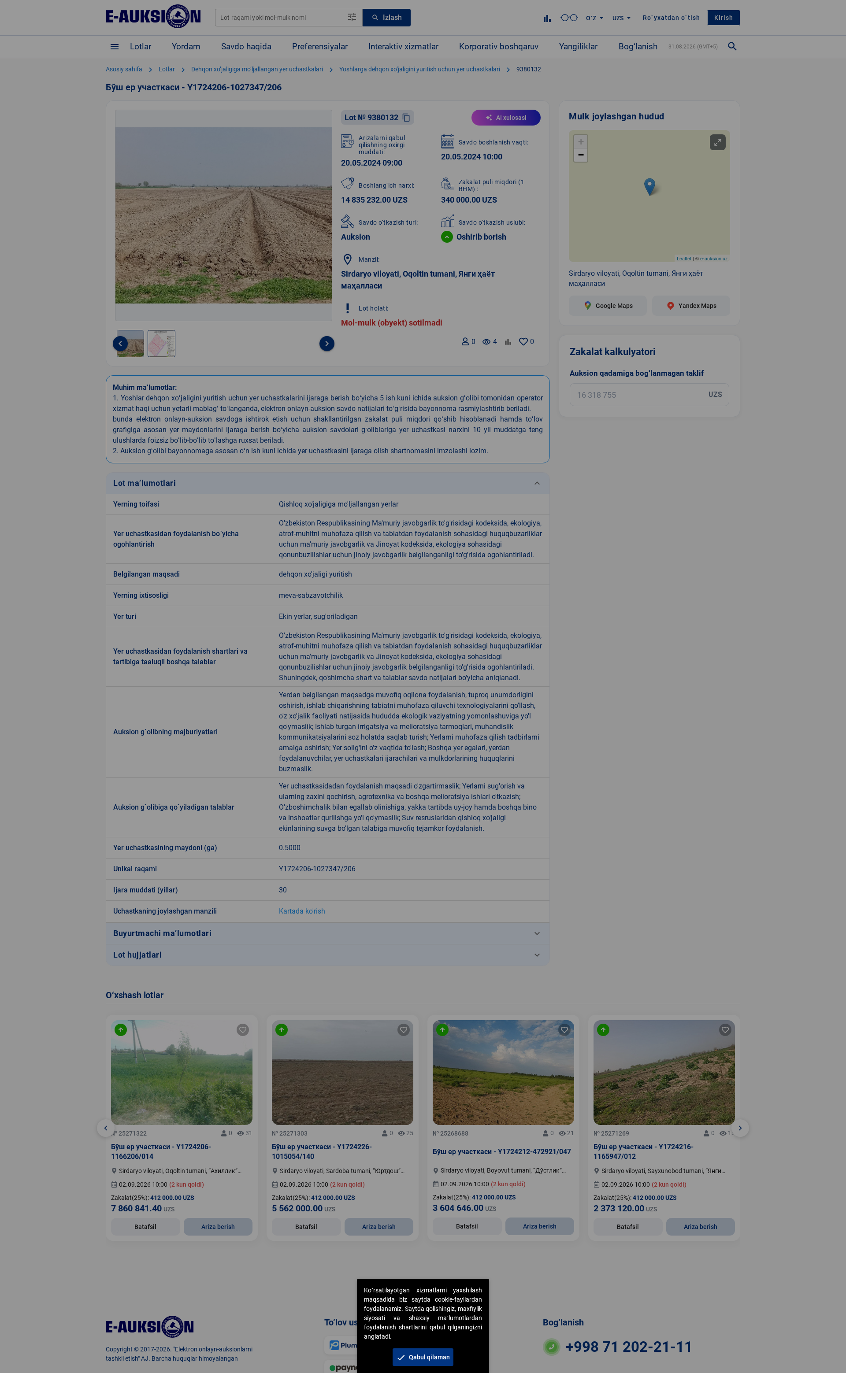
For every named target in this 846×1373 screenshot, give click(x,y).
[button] (423, 1357)
